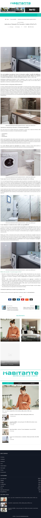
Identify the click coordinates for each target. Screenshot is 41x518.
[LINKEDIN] (18, 299)
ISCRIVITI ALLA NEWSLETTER (18, 289)
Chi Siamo (2, 457)
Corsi (2, 463)
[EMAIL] (31, 299)
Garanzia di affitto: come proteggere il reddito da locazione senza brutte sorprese (30, 337)
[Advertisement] (20, 37)
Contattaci (3, 459)
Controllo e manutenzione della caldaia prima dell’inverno (22, 414)
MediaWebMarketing (24, 516)
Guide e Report (3, 465)
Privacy (2, 470)
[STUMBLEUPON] (27, 300)
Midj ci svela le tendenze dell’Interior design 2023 (28, 307)
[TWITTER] (14, 299)
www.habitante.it (31, 292)
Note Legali (3, 467)
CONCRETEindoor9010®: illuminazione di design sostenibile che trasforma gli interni (10, 361)
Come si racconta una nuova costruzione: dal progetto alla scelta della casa (24, 437)
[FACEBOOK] (9, 299)
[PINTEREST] (22, 299)
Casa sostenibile (20, 22)
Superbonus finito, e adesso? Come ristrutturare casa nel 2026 (23, 429)
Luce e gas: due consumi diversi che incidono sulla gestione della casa (9, 338)
